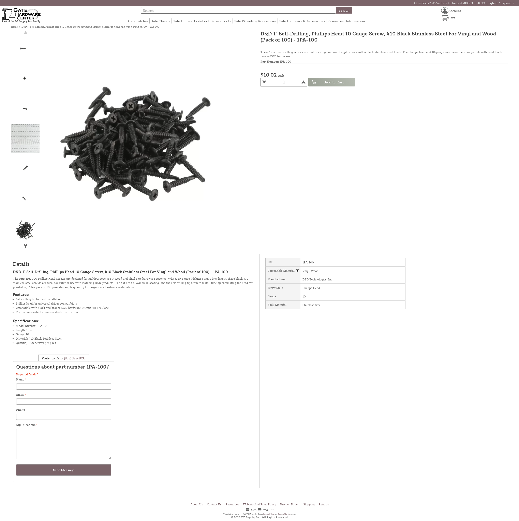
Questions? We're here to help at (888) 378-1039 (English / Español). (464, 3)
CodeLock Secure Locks (213, 21)
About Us (196, 504)
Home (14, 26)
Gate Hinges (182, 21)
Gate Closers (160, 21)
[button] (26, 246)
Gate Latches (138, 21)
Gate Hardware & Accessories (302, 21)
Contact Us (214, 504)
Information (355, 21)
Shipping (309, 504)
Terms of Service (284, 514)
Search (344, 10)
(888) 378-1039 (74, 358)
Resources (335, 21)
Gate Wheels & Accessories (255, 21)
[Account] (444, 10)
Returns (324, 504)
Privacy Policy (289, 504)
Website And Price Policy (259, 504)
